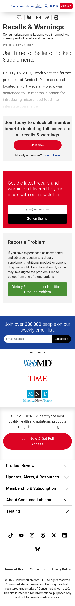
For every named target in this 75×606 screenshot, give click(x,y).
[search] (46, 6)
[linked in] (64, 535)
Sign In (54, 6)
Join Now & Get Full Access (37, 441)
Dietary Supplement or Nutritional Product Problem (37, 289)
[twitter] (54, 535)
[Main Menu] (4, 6)
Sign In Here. (51, 155)
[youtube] (21, 535)
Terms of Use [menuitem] (13, 569)
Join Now (66, 6)
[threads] (43, 535)
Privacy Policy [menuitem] (61, 569)
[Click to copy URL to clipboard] (47, 17)
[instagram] (32, 535)
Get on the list (37, 219)
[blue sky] (37, 548)
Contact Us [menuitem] (37, 569)
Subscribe (61, 339)
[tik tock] (10, 535)
